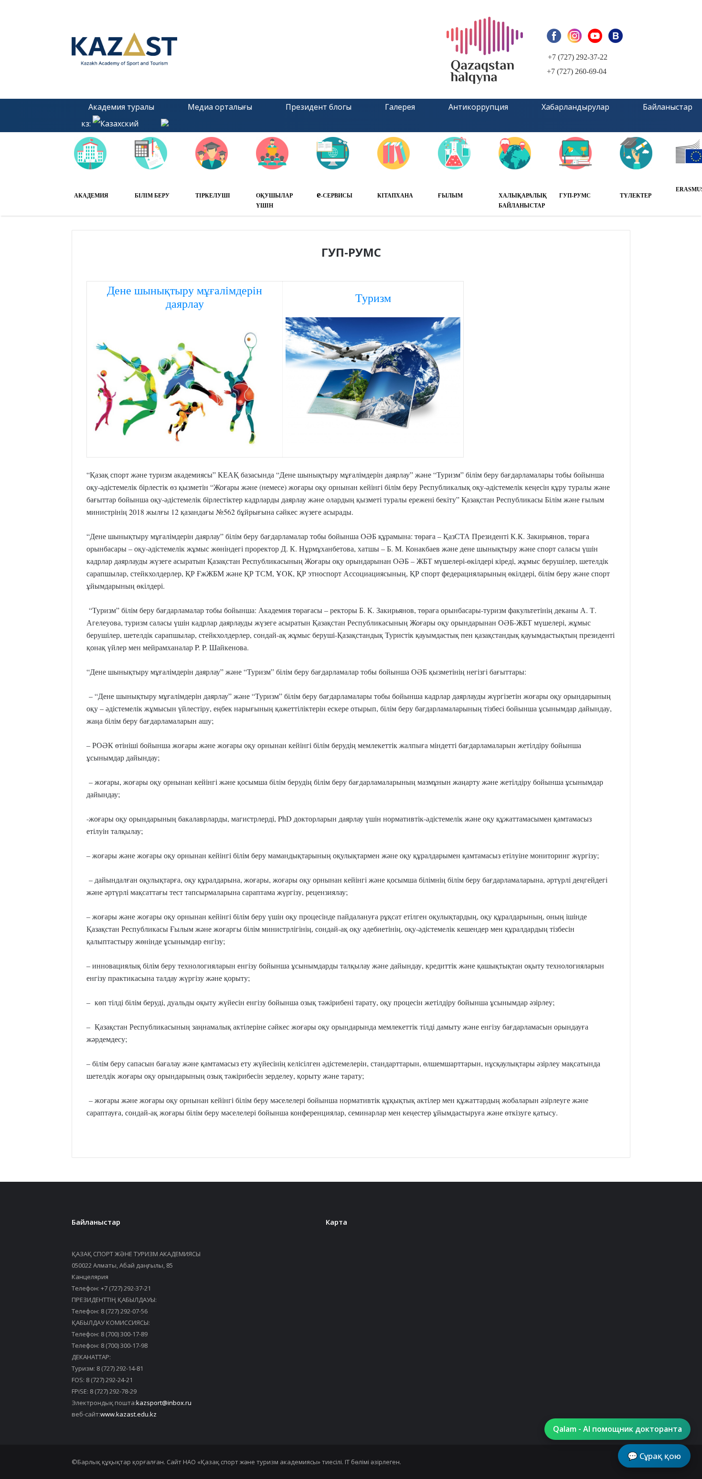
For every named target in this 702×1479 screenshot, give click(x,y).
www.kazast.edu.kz (128, 1414)
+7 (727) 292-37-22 (577, 57)
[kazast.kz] (179, 49)
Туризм (373, 298)
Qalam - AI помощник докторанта (617, 1429)
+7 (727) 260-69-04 (576, 71)
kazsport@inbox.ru (163, 1402)
